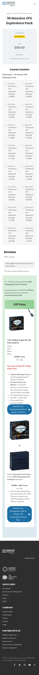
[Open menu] (35, 4)
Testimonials (7, 615)
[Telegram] (35, 665)
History (5, 618)
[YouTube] (30, 665)
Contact (5, 621)
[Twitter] (20, 665)
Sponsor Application (9, 648)
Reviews (5, 595)
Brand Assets (7, 641)
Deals (4, 598)
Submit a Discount (9, 638)
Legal (4, 625)
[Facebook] (15, 665)
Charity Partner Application (12, 645)
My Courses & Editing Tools (12, 592)
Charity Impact (7, 612)
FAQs (4, 601)
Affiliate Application (9, 635)
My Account (6, 588)
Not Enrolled (19, 36)
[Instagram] (25, 665)
